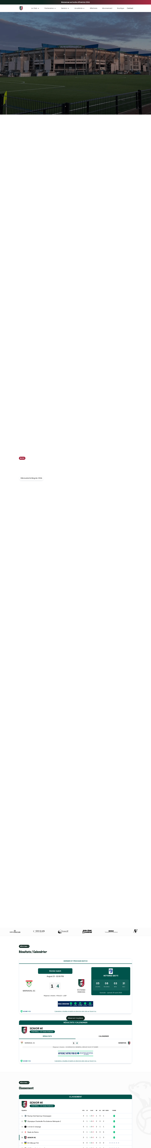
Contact (130, 8)
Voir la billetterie (27, 477)
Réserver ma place (75, 1018)
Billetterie (93, 8)
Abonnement (107, 8)
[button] (35, 8)
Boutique (120, 8)
